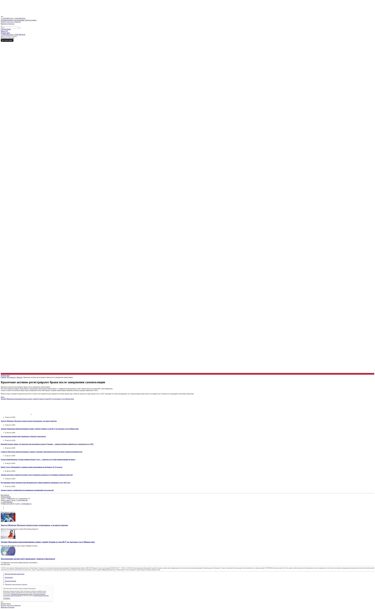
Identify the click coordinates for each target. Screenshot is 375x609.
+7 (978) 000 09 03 (19, 18)
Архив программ (10, 581)
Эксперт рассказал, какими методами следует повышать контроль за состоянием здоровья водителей (37, 475)
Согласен (6, 598)
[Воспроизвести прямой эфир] (31, 414)
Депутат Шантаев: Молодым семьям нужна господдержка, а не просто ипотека (29, 421)
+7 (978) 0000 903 (6, 502)
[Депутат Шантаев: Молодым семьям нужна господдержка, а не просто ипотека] (8, 521)
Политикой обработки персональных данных (21, 594)
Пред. (37, 398)
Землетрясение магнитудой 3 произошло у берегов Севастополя (23, 436)
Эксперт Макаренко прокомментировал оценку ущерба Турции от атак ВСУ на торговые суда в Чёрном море (40, 429)
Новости (19, 377)
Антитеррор (9, 577)
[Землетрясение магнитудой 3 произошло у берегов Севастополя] (8, 555)
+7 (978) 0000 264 (22, 500)
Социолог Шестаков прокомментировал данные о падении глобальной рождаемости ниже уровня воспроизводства (41, 452)
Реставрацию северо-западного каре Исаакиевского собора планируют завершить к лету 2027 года (35, 482)
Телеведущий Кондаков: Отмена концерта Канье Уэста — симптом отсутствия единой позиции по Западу (38, 459)
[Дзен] (187, 40)
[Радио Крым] (6, 29)
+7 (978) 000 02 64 (7, 18)
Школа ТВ (4, 31)
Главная (3, 377)
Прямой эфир (5, 33)
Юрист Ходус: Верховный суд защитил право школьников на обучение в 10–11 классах (31, 467)
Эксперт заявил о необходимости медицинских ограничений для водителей (27, 490)
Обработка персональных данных (16, 584)
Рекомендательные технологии (41, 595)
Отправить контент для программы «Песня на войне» (19, 20)
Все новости (11, 377)
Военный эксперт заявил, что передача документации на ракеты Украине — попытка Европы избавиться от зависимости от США (47, 444)
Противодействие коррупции (14, 574)
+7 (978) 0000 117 (26, 504)
